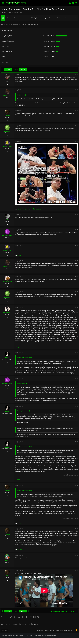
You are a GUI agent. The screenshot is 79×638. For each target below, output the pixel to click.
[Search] (76, 3)
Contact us (40, 630)
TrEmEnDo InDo (7, 281)
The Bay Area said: (22, 411)
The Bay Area (7, 312)
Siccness (4, 630)
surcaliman (7, 220)
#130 (76, 276)
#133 (76, 352)
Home (70, 630)
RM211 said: (21, 95)
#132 (76, 307)
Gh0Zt (7, 560)
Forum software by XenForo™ (17, 635)
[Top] (74, 630)
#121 (76, 74)
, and (29, 209)
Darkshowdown (7, 235)
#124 (76, 126)
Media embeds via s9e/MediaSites (45, 635)
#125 (76, 141)
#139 (76, 555)
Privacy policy (59, 630)
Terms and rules (49, 630)
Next (22, 69)
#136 (76, 442)
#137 (76, 485)
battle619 (7, 131)
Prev (9, 69)
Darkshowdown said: (23, 357)
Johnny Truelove (8, 12)
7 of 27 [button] (15, 69)
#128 (76, 245)
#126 (76, 214)
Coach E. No (7, 80)
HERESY (7, 357)
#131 (76, 292)
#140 (76, 570)
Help (65, 630)
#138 (76, 529)
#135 (76, 406)
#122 (76, 90)
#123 (76, 110)
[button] (3, 3)
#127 (76, 230)
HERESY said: (21, 383)
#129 (76, 261)
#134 (76, 378)
